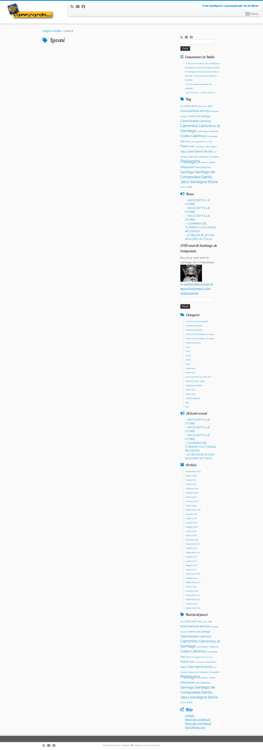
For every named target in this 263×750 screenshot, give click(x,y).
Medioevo (203, 157)
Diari (182, 141)
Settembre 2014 (193, 582)
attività (204, 110)
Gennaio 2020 (192, 501)
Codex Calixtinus (193, 136)
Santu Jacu (191, 390)
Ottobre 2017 (192, 548)
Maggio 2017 (191, 565)
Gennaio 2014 (192, 591)
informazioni (211, 146)
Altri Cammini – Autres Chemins (200, 92)
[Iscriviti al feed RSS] (73, 6)
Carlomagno (202, 131)
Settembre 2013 (193, 608)
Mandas (184, 157)
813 (182, 106)
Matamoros (193, 157)
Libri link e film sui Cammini (198, 377)
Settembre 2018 (193, 510)
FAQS (188, 355)
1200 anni (190, 105)
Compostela (212, 136)
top (187, 402)
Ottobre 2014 (192, 578)
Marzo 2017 (191, 569)
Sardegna (198, 182)
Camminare (189, 121)
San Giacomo (203, 167)
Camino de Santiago (199, 116)
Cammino (189, 125)
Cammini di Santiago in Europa (200, 334)
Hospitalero (200, 147)
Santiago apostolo (194, 385)
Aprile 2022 (191, 480)
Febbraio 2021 (192, 488)
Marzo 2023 (191, 476)
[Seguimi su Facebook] (84, 6)
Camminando (114, 745)
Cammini (205, 121)
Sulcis (183, 187)
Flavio (184, 146)
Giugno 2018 (192, 522)
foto (192, 146)
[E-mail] (79, 6)
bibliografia (214, 111)
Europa (209, 142)
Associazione (189, 111)
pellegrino (205, 162)
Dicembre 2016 (193, 574)
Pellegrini (190, 161)
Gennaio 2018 (192, 540)
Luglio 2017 (191, 561)
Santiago (187, 172)
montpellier (214, 157)
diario (188, 141)
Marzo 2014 (191, 587)
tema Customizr (153, 745)
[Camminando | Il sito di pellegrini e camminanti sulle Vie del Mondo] (30, 12)
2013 (199, 106)
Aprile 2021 (191, 484)
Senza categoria (193, 398)
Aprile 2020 (191, 497)
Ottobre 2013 (192, 604)
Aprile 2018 (191, 531)
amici (205, 106)
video (189, 187)
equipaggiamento (199, 142)
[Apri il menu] (247, 14)
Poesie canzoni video (195, 381)
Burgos (183, 116)
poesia (212, 162)
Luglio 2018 (191, 518)
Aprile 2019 (191, 505)
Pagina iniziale (51, 30)
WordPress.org (195, 727)
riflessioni (187, 167)
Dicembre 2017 (193, 544)
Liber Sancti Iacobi (199, 151)
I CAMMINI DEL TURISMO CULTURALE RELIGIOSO (200, 227)
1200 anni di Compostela (197, 321)
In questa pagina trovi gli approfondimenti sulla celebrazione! (196, 288)
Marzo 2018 (191, 535)
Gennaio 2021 (192, 493)
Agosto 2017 (191, 557)
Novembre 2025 (193, 471)
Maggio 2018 (192, 527)
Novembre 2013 (193, 599)
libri (214, 152)
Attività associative (194, 326)
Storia (213, 182)
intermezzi (191, 368)
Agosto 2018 (191, 514)
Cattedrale (213, 131)
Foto (188, 364)
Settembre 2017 (193, 552)
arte (210, 106)
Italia (183, 151)
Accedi (189, 715)
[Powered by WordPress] (132, 745)
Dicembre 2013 (193, 595)
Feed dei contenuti (197, 719)
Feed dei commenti (198, 723)
